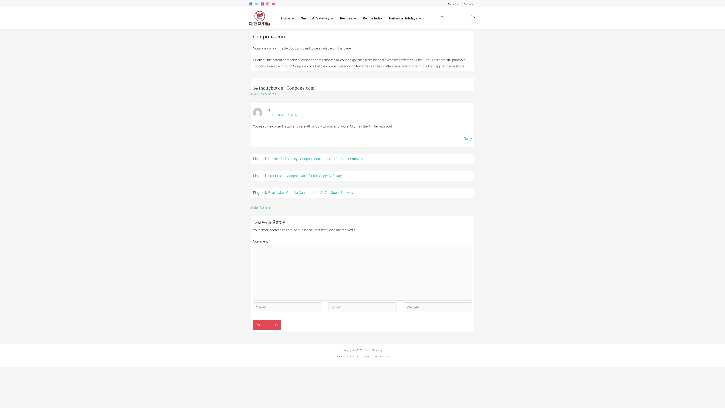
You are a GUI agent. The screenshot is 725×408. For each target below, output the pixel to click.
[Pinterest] (268, 4)
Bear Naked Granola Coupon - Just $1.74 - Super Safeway (310, 193)
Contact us (352, 356)
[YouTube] (273, 4)
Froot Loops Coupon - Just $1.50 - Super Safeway (305, 176)
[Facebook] (251, 4)
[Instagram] (262, 4)
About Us (340, 356)
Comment (261, 241)
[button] (292, 18)
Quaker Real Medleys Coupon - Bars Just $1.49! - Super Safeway (315, 159)
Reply (468, 139)
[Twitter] (256, 4)
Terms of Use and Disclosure (375, 356)
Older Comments (263, 94)
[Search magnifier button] (473, 16)
